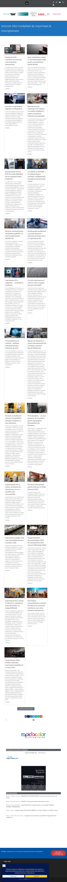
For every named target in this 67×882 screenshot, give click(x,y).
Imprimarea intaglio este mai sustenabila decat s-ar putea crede (14, 540)
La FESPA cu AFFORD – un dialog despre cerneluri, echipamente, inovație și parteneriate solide (37, 176)
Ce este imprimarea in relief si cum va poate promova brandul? (36, 282)
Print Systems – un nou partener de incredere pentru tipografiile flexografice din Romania (37, 420)
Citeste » (7, 88)
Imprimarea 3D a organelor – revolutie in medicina (14, 282)
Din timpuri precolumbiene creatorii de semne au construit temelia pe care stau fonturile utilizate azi (37, 605)
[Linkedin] (53, 5)
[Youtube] (59, 2)
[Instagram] (56, 2)
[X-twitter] (63, 2)
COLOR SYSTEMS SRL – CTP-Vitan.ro (35, 753)
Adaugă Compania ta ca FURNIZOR (58, 853)
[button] (26, 3)
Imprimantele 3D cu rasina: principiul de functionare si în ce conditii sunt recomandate (13, 489)
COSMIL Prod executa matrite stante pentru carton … (35, 801)
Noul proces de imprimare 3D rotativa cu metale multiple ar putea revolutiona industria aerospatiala (36, 111)
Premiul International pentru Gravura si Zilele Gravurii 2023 (37, 487)
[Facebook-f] (53, 2)
